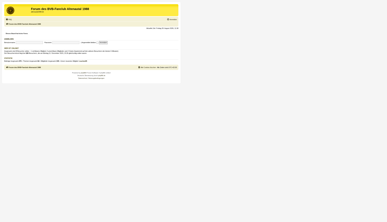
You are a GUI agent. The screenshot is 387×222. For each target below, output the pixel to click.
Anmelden (9, 39)
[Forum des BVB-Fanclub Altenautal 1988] (18, 10)
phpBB (83, 73)
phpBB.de (101, 75)
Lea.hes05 (83, 61)
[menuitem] (9, 19)
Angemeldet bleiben (89, 42)
